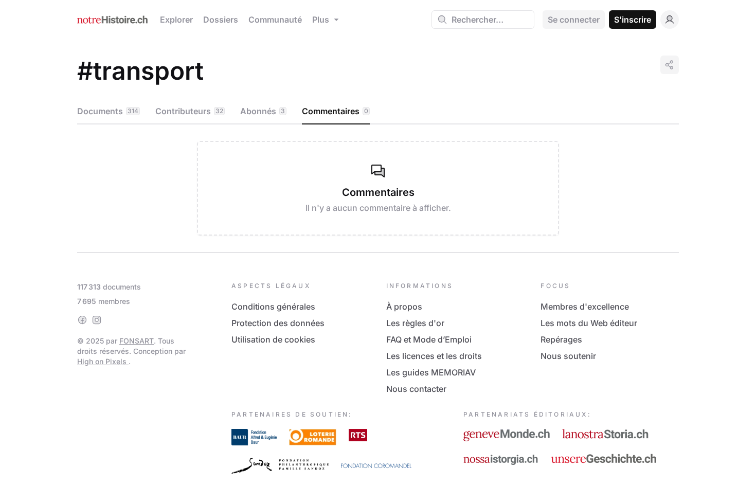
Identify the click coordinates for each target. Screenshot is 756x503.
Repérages (561, 339)
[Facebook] (82, 320)
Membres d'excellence (585, 306)
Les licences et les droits (434, 356)
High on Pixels (103, 361)
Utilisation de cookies (273, 339)
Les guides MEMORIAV (431, 372)
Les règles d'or (415, 323)
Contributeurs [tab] (189, 111)
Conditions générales (273, 306)
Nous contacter (416, 389)
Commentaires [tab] (335, 111)
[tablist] (378, 111)
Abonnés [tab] (262, 111)
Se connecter (574, 19)
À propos (404, 306)
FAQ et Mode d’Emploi (429, 339)
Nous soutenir (568, 356)
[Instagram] (97, 320)
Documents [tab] (107, 111)
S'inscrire (632, 19)
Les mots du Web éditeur (589, 323)
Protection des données (278, 323)
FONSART (136, 340)
